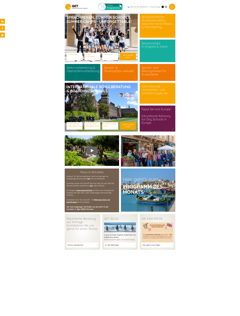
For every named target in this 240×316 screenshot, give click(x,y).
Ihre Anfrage (155, 7)
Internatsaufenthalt (84, 190)
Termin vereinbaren (75, 245)
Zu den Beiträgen (112, 245)
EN (166, 7)
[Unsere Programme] (112, 6)
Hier (91, 186)
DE (163, 7)
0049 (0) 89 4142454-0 (138, 7)
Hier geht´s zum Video (151, 245)
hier (88, 179)
